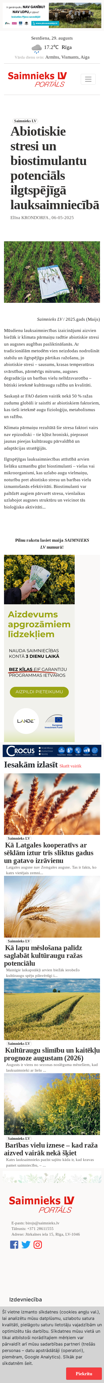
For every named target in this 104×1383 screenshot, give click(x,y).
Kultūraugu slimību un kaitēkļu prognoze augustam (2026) (52, 1054)
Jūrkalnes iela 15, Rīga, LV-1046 (52, 1234)
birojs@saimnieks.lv (42, 1223)
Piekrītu (84, 1373)
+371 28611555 (40, 1229)
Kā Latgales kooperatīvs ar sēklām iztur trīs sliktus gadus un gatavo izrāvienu (48, 853)
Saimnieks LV (25, 121)
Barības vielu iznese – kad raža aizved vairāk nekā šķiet (51, 1149)
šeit (28, 1363)
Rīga (67, 47)
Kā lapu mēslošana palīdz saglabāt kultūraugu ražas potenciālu (43, 955)
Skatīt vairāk (70, 766)
